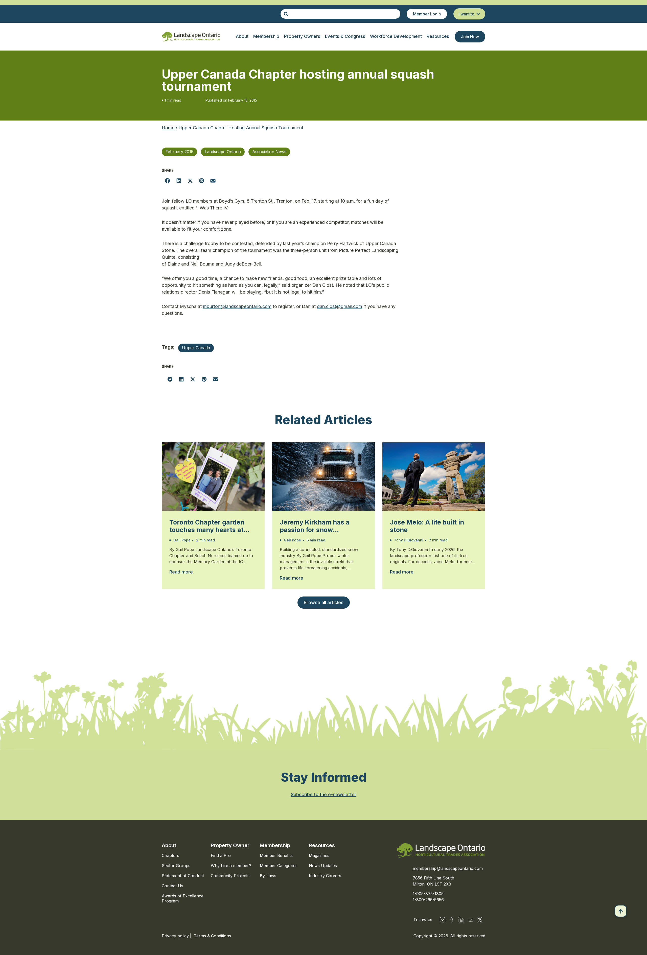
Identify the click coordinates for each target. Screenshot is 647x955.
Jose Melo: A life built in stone (427, 526)
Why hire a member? (231, 865)
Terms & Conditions (212, 935)
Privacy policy (176, 935)
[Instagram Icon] (442, 919)
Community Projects (230, 875)
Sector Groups (176, 865)
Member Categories (278, 865)
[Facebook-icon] (452, 919)
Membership (275, 845)
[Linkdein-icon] (461, 919)
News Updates (323, 865)
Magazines (319, 855)
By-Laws (268, 875)
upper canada (196, 347)
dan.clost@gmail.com (339, 306)
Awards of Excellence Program (182, 898)
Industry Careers (325, 875)
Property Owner (230, 845)
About (169, 845)
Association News (269, 151)
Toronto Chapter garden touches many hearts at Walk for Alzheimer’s (206, 526)
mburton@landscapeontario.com (237, 306)
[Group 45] (480, 919)
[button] (167, 180)
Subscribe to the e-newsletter (323, 794)
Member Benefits (276, 855)
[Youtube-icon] (470, 919)
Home (168, 127)
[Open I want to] (478, 14)
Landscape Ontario (223, 151)
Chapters (170, 855)
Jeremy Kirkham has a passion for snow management (315, 526)
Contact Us (172, 885)
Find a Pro (221, 855)
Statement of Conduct (183, 875)
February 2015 (179, 151)
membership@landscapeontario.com (448, 868)
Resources (322, 845)
